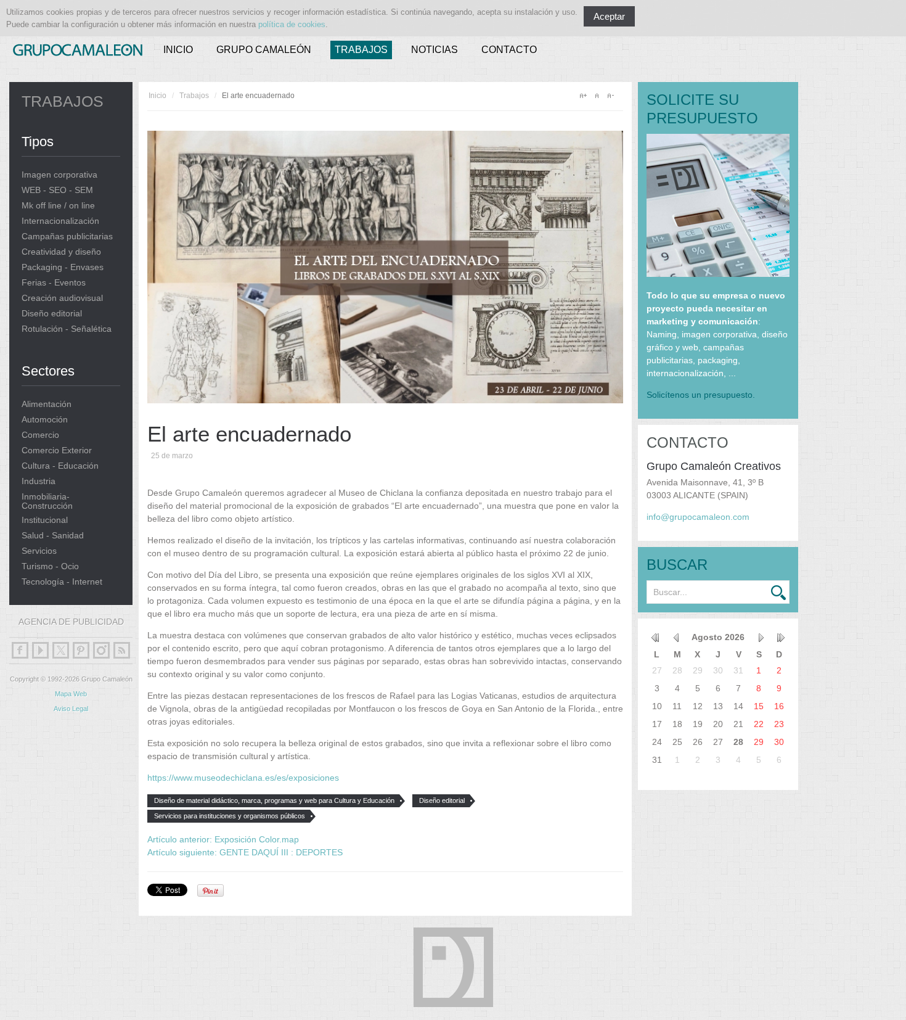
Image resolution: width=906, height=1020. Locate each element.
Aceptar (609, 16)
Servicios (39, 551)
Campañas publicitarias (67, 236)
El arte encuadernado (249, 434)
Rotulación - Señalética (67, 329)
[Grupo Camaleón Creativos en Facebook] (20, 650)
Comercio (40, 435)
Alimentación (46, 404)
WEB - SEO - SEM (57, 190)
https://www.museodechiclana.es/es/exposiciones (243, 778)
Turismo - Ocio (50, 566)
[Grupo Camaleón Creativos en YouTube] (40, 650)
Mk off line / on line (58, 205)
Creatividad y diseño (61, 252)
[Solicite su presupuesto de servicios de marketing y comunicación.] (718, 274)
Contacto (509, 49)
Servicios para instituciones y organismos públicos (229, 816)
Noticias (434, 49)
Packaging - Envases (63, 267)
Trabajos (361, 49)
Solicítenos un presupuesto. (701, 395)
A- (610, 96)
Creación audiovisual (62, 298)
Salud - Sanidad (53, 535)
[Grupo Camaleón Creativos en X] (61, 650)
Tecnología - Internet (62, 581)
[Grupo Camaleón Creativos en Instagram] (101, 650)
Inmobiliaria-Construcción (47, 501)
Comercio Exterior (57, 450)
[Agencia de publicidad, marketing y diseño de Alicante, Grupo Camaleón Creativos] (77, 47)
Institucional (45, 520)
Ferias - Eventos (54, 282)
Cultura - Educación (60, 466)
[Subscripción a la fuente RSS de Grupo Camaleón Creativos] (122, 650)
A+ (583, 96)
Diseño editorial (52, 313)
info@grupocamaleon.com (698, 517)
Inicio (178, 49)
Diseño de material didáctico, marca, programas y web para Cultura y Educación (274, 800)
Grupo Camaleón (263, 49)
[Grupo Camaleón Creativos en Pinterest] (81, 650)
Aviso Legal (71, 708)
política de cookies (291, 24)
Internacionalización (60, 221)
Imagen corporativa (59, 174)
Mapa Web (71, 693)
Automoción (45, 419)
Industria (38, 481)
